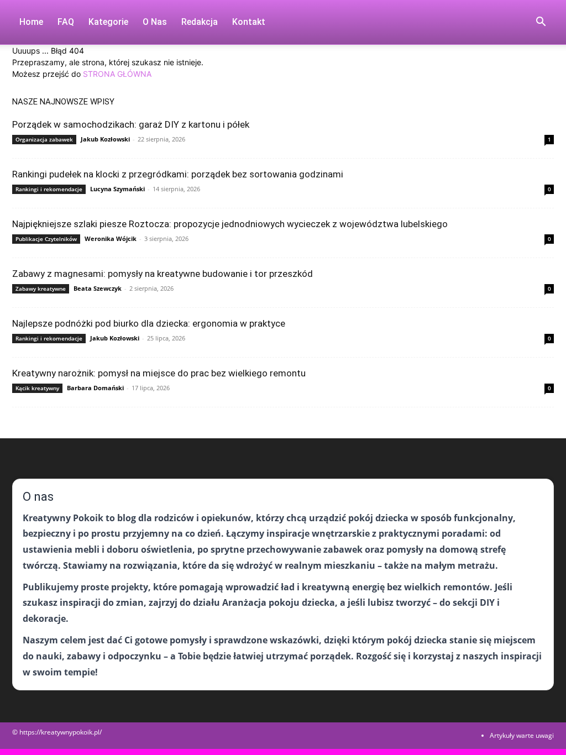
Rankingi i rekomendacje (48, 189)
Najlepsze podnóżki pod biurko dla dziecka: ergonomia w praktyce (148, 323)
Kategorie (108, 22)
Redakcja (199, 22)
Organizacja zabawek (44, 139)
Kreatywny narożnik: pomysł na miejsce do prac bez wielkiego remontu (159, 373)
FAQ (65, 22)
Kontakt (248, 22)
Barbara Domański (95, 388)
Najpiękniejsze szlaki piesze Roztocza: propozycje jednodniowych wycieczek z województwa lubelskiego (230, 223)
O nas (155, 22)
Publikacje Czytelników (46, 239)
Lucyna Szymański (117, 189)
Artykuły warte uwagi (522, 735)
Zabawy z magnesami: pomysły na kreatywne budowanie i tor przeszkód (162, 273)
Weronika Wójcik (111, 238)
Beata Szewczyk (98, 288)
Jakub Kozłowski (105, 139)
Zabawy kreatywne (40, 288)
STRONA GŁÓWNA (117, 73)
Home (31, 22)
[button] (540, 23)
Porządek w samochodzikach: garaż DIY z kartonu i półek (130, 124)
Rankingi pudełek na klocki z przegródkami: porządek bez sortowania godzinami (177, 174)
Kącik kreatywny (37, 388)
